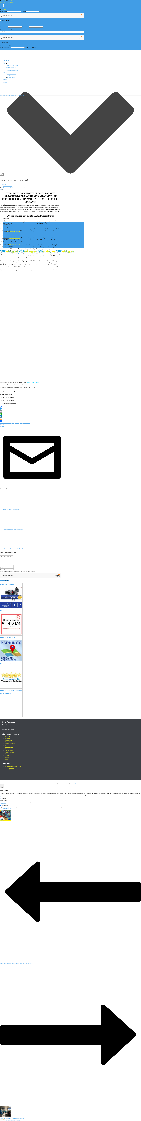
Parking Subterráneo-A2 (11, 67)
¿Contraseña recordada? (5, 49)
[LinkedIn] (30, 416)
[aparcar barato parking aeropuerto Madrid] (13, 507)
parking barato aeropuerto (5, 423)
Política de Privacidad (9, 752)
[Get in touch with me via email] (32, 486)
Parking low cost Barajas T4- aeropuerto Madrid (13, 529)
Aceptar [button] (75, 782)
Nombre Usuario (3, 11)
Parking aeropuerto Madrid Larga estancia (10, 187)
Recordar (3, 20)
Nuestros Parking (8, 740)
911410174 (3, 0)
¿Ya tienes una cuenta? (4, 44)
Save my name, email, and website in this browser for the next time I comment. (18, 571)
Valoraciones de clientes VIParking (12, 1120)
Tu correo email (25, 26)
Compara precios (6, 62)
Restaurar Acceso (3, 22)
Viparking (4, 184)
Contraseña (23, 11)
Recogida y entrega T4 (11, 77)
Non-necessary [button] (3, 803)
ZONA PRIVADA (11, 2)
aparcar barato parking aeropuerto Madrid (11, 509)
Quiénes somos (8, 748)
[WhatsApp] (30, 414)
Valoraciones (7, 738)
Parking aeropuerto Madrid (33, 382)
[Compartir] (30, 421)
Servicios (5, 72)
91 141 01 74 (11, 768)
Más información (80, 782)
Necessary (4, 798)
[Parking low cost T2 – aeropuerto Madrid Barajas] (13, 547)
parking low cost (23, 423)
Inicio (4, 58)
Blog (6, 745)
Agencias (5, 80)
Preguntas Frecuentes (9, 736)
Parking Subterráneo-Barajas (12, 65)
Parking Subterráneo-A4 (11, 69)
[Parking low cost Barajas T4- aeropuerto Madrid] (13, 527)
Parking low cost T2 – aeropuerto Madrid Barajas (13, 548)
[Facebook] (30, 407)
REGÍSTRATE (3, 2)
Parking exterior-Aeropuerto (12, 70)
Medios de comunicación (10, 743)
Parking (6, 218)
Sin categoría (22, 187)
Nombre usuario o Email (5, 47)
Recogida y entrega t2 (11, 75)
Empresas (5, 79)
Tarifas (28, 423)
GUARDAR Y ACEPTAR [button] (5, 808)
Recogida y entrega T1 (11, 74)
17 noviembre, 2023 (7, 186)
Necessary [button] (2, 796)
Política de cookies (9, 750)
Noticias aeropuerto (9, 747)
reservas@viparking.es (12, 0)
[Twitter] (30, 409)
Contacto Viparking (9, 741)
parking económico (15, 423)
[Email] (30, 411)
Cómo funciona (6, 60)
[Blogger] (30, 419)
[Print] (2, 189)
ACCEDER (3, 9)
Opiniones (5, 82)
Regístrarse (9, 22)
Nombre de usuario (4, 26)
